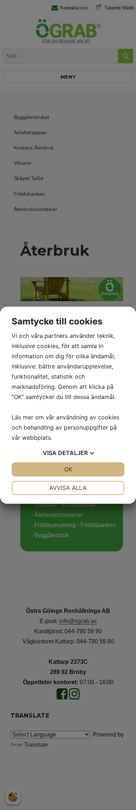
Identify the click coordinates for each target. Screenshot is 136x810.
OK (68, 469)
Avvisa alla (68, 487)
